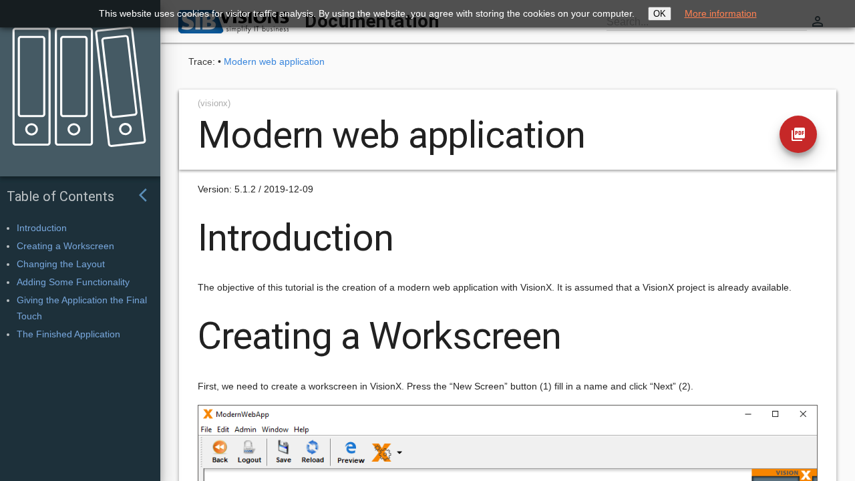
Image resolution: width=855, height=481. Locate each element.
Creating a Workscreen (65, 245)
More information (721, 13)
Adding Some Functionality (73, 282)
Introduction (42, 227)
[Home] (75, 77)
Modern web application (274, 61)
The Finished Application (68, 334)
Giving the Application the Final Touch (82, 308)
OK (659, 14)
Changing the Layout (61, 264)
